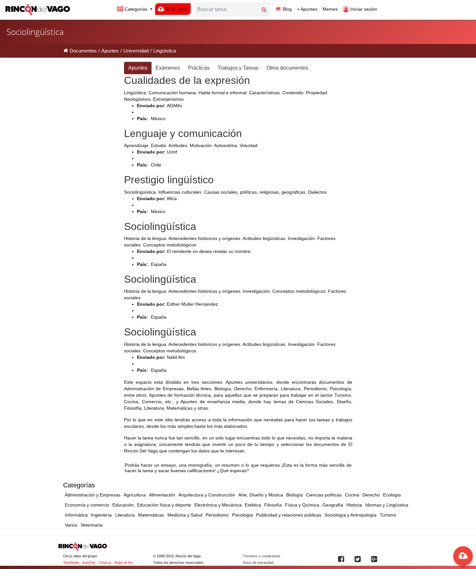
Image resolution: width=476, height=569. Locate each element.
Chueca (105, 562)
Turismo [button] (388, 515)
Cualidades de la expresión (187, 80)
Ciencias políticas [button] (324, 494)
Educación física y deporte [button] (164, 504)
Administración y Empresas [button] (92, 494)
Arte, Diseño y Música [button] (260, 494)
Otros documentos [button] (287, 68)
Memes (330, 9)
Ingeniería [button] (101, 515)
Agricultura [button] (135, 494)
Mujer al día (123, 562)
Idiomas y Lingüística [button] (386, 504)
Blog (286, 9)
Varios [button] (71, 525)
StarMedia (71, 562)
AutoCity (89, 562)
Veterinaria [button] (92, 525)
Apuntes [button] (137, 68)
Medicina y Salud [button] (184, 515)
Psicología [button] (242, 515)
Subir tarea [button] (176, 9)
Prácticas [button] (199, 68)
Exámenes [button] (167, 68)
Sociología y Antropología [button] (350, 515)
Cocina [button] (352, 494)
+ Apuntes (307, 9)
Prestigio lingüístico (169, 180)
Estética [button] (253, 504)
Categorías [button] (136, 9)
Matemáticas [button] (151, 515)
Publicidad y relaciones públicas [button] (288, 515)
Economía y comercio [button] (87, 504)
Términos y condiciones (261, 556)
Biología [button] (294, 494)
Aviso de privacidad (258, 562)
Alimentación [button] (162, 494)
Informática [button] (76, 515)
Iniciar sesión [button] (363, 9)
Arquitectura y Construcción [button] (206, 494)
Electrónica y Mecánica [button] (218, 504)
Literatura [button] (125, 515)
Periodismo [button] (217, 515)
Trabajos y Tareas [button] (238, 68)
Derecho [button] (371, 494)
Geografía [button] (333, 504)
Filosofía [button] (273, 504)
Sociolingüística (160, 226)
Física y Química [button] (302, 504)
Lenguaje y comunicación (183, 133)
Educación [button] (123, 504)
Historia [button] (354, 504)
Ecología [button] (392, 494)
